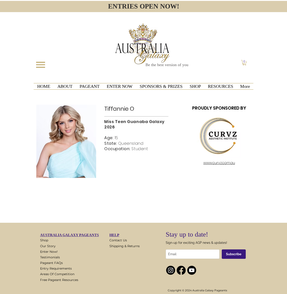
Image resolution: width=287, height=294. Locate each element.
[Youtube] (191, 270)
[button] (244, 62)
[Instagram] (170, 270)
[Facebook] (181, 270)
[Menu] (40, 64)
